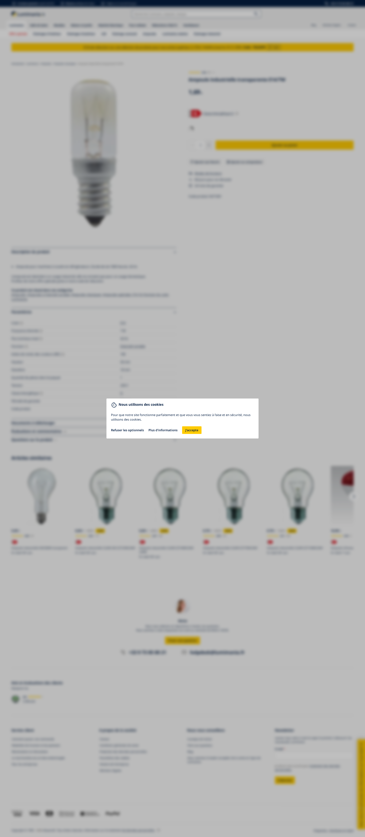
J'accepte (191, 430)
